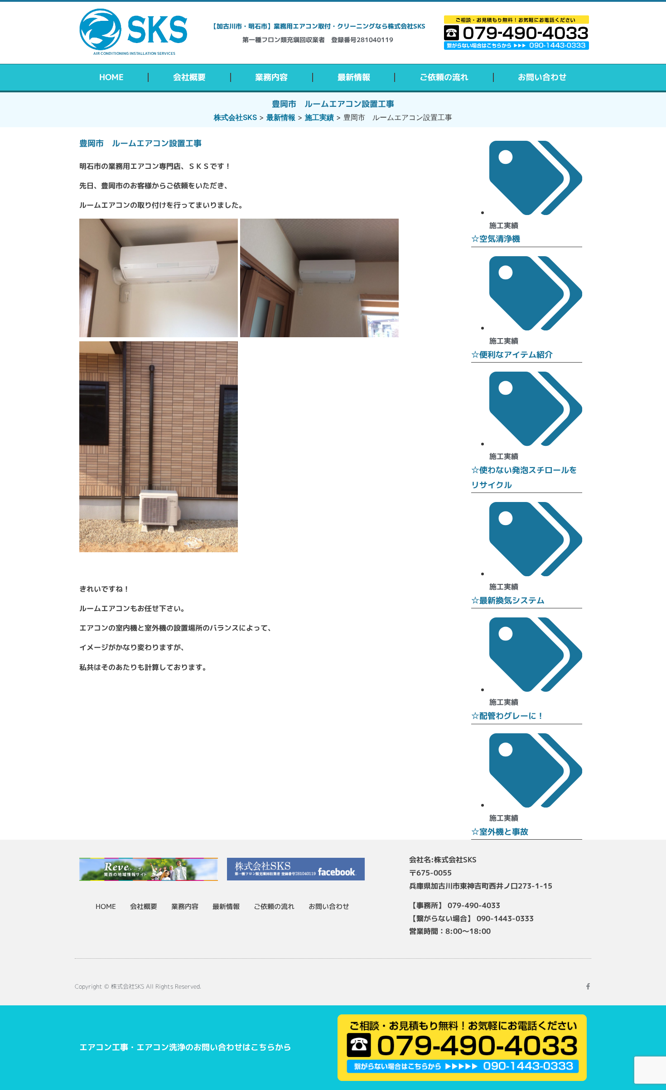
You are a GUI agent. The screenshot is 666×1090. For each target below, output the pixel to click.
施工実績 (503, 225)
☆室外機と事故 (499, 831)
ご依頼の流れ (444, 77)
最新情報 (354, 77)
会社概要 (189, 77)
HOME (111, 77)
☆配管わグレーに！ (508, 716)
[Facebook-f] (588, 986)
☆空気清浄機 (495, 238)
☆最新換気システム (508, 600)
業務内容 (271, 77)
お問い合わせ (542, 77)
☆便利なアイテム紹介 (512, 354)
